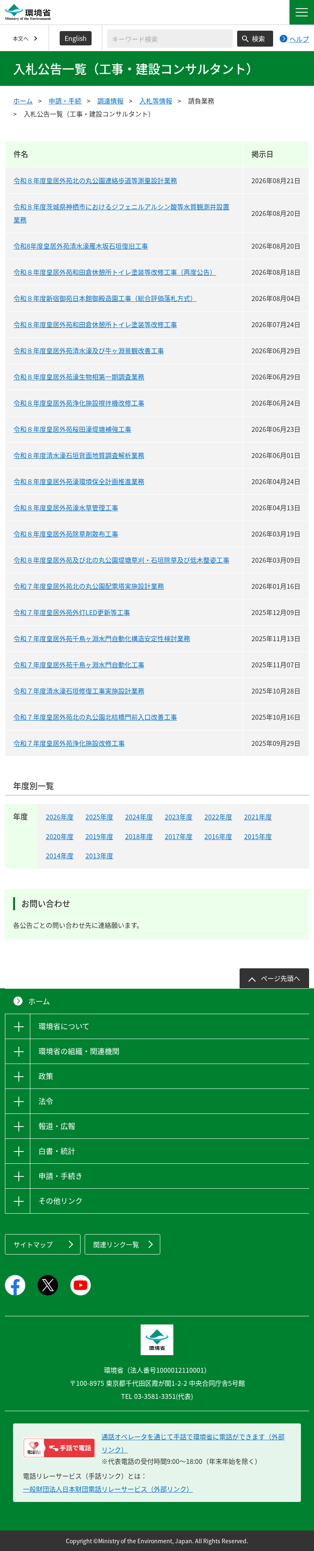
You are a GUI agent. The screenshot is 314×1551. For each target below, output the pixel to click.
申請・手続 (65, 100)
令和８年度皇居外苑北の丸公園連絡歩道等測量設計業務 (95, 180)
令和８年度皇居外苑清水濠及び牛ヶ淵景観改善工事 (88, 350)
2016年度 (218, 836)
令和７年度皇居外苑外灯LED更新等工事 (71, 612)
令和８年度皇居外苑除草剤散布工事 (65, 534)
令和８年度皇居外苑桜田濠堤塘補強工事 (72, 429)
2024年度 (139, 817)
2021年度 (258, 817)
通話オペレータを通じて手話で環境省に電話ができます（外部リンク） (193, 1443)
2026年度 (60, 817)
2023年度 (179, 817)
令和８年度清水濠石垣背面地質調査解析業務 (78, 455)
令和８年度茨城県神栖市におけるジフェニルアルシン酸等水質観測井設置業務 (121, 213)
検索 (258, 38)
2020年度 (60, 836)
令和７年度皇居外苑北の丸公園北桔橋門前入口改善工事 (95, 717)
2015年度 (258, 836)
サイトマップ (33, 1244)
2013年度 (99, 855)
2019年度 (99, 836)
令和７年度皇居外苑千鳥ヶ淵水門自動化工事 (78, 664)
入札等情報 (155, 100)
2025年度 (99, 817)
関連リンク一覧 (116, 1244)
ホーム (23, 100)
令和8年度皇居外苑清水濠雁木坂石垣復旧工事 (80, 246)
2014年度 (60, 855)
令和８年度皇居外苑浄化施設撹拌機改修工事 (78, 403)
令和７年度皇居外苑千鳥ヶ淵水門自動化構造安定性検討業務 (101, 638)
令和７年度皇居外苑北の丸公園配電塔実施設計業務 (88, 586)
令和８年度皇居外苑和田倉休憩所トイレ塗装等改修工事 (95, 324)
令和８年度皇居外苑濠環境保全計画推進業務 (78, 481)
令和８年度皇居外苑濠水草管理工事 (65, 507)
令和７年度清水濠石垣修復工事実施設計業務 (78, 691)
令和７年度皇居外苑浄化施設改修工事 (69, 743)
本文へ (21, 38)
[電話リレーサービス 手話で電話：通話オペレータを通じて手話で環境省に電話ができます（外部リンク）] (59, 1448)
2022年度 (218, 817)
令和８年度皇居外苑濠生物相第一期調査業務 (78, 377)
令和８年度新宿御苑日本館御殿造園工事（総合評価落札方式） (105, 298)
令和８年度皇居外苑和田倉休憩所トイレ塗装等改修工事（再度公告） (114, 272)
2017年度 (179, 836)
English (76, 38)
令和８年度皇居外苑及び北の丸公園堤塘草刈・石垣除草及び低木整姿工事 (121, 560)
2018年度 (139, 836)
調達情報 (110, 100)
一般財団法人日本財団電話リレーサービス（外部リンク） (108, 1489)
